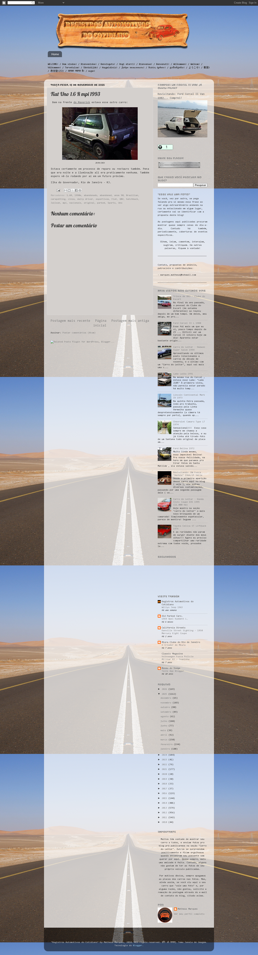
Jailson (55, 203)
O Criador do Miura (173, 645)
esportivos (102, 199)
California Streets (173, 628)
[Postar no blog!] (69, 190)
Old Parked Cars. (172, 616)
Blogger (137, 945)
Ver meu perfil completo (189, 914)
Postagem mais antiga (130, 321)
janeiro (166, 749)
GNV (122, 199)
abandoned (106, 195)
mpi (65, 203)
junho (164, 726)
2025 (165, 694)
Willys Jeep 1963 (172, 607)
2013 (165, 808)
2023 (165, 760)
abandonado (90, 195)
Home (55, 54)
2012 (165, 813)
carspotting (58, 199)
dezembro (166, 698)
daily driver (85, 199)
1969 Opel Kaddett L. (175, 619)
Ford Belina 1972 (183, 448)
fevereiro (167, 744)
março (164, 740)
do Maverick (81, 102)
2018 (165, 784)
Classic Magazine (172, 654)
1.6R (69, 195)
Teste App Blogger (173, 671)
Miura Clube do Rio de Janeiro (181, 642)
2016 (165, 793)
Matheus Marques (188, 909)
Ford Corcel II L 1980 (187, 323)
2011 (165, 817)
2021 (165, 769)
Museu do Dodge (171, 668)
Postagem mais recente (70, 321)
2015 (165, 798)
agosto (165, 716)
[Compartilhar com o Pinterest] (80, 190)
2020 (165, 774)
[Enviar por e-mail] (65, 190)
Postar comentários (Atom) (79, 333)
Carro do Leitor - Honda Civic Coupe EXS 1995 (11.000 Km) (188, 502)
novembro (166, 703)
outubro (166, 707)
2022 (165, 765)
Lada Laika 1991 (183, 374)
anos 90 (119, 195)
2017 (165, 789)
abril (164, 735)
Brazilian (132, 195)
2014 (165, 803)
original (89, 203)
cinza (71, 199)
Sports (112, 203)
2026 (165, 689)
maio (164, 730)
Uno (120, 203)
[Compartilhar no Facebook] (76, 190)
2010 (165, 822)
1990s (78, 195)
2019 (165, 779)
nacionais (75, 203)
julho (164, 721)
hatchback (132, 199)
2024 (165, 755)
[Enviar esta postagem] (58, 190)
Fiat (114, 199)
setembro (166, 712)
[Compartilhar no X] (73, 190)
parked (101, 203)
